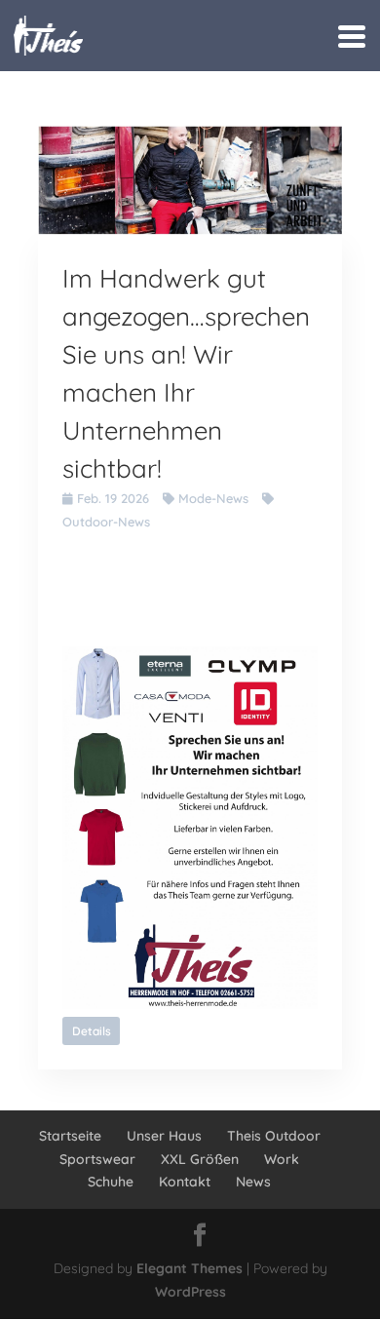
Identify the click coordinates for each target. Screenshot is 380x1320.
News (253, 1181)
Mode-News (213, 498)
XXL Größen (200, 1159)
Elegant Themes (189, 1268)
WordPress (190, 1292)
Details (91, 1031)
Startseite (70, 1136)
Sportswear (97, 1159)
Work (281, 1159)
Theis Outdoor (274, 1136)
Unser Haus (164, 1136)
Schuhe (110, 1181)
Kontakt (184, 1181)
